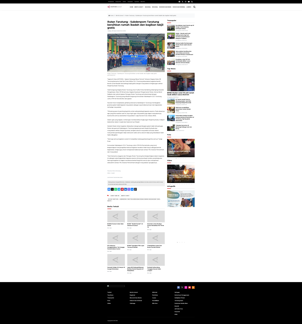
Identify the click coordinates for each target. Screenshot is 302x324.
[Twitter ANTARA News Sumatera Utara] (182, 1)
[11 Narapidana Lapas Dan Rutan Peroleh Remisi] (156, 238)
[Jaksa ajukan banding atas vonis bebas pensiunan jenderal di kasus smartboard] (171, 53)
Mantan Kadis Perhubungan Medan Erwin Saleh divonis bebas (184, 44)
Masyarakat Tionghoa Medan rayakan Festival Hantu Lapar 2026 (180, 177)
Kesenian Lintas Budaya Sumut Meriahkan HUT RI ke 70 (155, 225)
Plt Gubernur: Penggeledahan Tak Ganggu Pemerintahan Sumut (116, 247)
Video (169, 160)
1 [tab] (176, 158)
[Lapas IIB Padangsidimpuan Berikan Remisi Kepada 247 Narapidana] (136, 260)
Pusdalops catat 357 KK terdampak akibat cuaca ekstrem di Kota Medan (183, 61)
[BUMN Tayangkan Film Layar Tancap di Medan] (136, 238)
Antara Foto (118, 1)
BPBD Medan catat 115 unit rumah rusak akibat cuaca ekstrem (180, 94)
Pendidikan (155, 300)
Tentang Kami (179, 300)
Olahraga (132, 303)
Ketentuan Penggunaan (182, 295)
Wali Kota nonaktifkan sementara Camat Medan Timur (183, 109)
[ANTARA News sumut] (115, 6)
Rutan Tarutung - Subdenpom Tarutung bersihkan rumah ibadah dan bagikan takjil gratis (150, 15)
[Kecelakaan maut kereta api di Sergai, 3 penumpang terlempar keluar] (171, 27)
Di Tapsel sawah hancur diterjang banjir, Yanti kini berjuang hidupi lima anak (183, 101)
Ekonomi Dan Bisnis (165, 7)
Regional (155, 7)
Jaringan (177, 292)
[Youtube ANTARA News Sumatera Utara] (189, 1)
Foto (169, 135)
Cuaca (154, 298)
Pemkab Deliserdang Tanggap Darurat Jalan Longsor (154, 269)
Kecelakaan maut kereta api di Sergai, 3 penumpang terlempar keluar (185, 27)
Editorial (154, 292)
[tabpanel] (181, 148)
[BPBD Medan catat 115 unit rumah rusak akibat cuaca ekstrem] (181, 82)
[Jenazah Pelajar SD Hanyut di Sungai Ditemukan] (116, 260)
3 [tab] (181, 158)
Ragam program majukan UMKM (179, 236)
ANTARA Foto (179, 309)
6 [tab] (182, 184)
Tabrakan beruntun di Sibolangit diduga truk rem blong (184, 127)
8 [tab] (187, 184)
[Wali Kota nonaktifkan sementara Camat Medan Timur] (171, 110)
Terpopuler (130, 1)
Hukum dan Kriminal (179, 7)
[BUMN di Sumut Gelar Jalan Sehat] (116, 216)
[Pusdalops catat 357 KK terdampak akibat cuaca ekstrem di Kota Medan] (171, 61)
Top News (136, 1)
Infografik (171, 186)
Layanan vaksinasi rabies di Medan (179, 152)
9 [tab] (189, 184)
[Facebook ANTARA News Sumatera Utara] (179, 1)
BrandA (177, 306)
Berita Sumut (138, 7)
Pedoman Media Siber (181, 303)
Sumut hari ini (115, 195)
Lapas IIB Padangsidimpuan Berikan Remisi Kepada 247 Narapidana (135, 269)
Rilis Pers (143, 1)
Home (131, 7)
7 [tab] (184, 184)
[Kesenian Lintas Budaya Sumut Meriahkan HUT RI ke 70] (156, 216)
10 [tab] (191, 184)
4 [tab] (183, 158)
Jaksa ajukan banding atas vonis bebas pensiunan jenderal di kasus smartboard (184, 53)
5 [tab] (185, 158)
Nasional (148, 7)
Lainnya (188, 7)
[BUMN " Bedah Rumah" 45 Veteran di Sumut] (136, 216)
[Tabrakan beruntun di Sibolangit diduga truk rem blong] (171, 127)
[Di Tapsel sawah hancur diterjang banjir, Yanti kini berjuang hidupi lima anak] (171, 101)
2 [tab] (178, 158)
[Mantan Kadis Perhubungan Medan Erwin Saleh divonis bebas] (171, 45)
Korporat (177, 311)
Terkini (124, 1)
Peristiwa (155, 295)
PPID (176, 314)
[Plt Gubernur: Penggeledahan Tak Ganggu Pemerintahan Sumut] (116, 238)
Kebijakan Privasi (180, 298)
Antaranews (111, 1)
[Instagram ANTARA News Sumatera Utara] (185, 1)
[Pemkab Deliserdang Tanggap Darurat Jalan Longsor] (156, 260)
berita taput (125, 195)
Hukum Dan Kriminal (136, 300)
